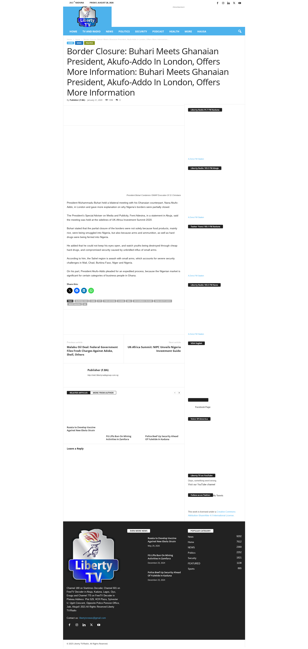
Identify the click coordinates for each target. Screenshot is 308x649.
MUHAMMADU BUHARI (143, 301)
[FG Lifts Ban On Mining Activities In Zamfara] (124, 416)
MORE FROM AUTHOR (103, 392)
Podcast (158, 31)
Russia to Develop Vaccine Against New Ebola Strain (81, 429)
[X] (234, 3)
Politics (124, 31)
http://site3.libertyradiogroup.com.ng (103, 375)
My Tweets (218, 495)
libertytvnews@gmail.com (92, 618)
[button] (240, 31)
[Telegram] (152, 118)
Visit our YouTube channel (201, 484)
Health (174, 31)
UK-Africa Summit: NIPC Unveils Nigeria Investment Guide (154, 349)
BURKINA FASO (82, 301)
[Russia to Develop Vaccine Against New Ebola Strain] (84, 411)
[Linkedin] (229, 3)
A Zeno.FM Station (196, 159)
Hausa (201, 31)
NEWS (191, 547)
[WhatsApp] (110, 118)
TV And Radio (92, 31)
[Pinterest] (142, 118)
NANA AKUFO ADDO (163, 301)
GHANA (121, 301)
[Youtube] (240, 3)
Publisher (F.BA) (77, 100)
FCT (99, 301)
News (109, 31)
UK (85, 304)
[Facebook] (217, 3)
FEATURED (194, 563)
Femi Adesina (109, 301)
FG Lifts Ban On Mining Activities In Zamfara (118, 438)
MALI (129, 301)
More (188, 31)
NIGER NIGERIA (75, 304)
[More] (163, 118)
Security (141, 31)
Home (73, 31)
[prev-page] (175, 393)
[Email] (131, 118)
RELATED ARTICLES (79, 392)
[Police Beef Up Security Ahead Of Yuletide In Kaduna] (163, 416)
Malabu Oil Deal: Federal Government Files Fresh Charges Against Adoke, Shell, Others (92, 350)
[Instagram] (223, 3)
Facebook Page (198, 399)
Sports (191, 568)
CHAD (93, 301)
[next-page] (179, 393)
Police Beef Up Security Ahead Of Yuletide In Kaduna (161, 438)
